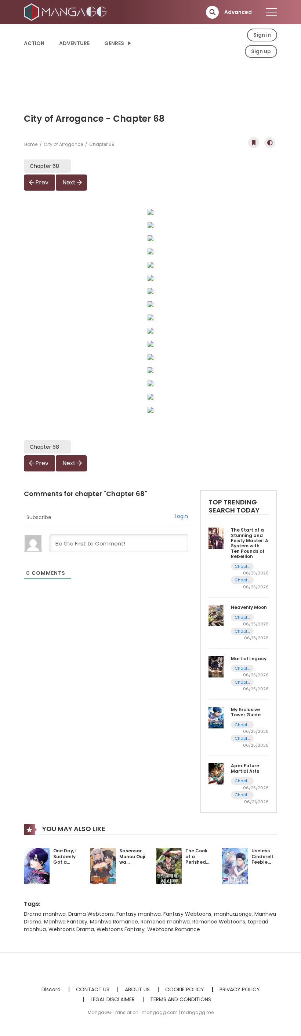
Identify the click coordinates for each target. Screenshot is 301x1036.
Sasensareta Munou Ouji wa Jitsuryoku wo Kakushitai (134, 865)
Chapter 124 (242, 738)
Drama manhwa (45, 914)
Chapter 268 (242, 617)
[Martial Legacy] (216, 666)
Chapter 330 (242, 795)
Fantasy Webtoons (187, 914)
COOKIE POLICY (184, 989)
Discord (51, 989)
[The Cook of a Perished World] (169, 865)
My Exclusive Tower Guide (246, 712)
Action (34, 43)
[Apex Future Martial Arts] (216, 773)
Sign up (261, 51)
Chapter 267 (242, 631)
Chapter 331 (242, 781)
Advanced (238, 12)
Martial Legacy (248, 658)
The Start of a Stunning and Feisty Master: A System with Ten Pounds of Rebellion (249, 543)
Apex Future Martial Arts (245, 768)
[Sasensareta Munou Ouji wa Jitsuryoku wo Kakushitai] (103, 865)
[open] (271, 12)
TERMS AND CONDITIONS (180, 999)
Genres (114, 43)
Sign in (262, 34)
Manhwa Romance (114, 921)
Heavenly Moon (249, 607)
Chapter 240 (242, 668)
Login (181, 516)
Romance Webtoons (218, 921)
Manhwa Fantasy (65, 921)
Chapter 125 (242, 725)
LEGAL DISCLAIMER (113, 999)
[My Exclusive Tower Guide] (216, 717)
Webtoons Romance (173, 929)
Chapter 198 (242, 580)
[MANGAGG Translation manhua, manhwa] (66, 11)
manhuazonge (233, 914)
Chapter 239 (242, 682)
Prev (41, 182)
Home (30, 144)
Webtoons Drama (71, 929)
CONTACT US (92, 989)
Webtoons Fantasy (121, 929)
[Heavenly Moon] (216, 615)
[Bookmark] (253, 142)
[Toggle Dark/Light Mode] (269, 142)
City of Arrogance (63, 144)
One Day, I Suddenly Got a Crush (65, 859)
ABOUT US (137, 989)
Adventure (74, 43)
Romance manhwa (165, 921)
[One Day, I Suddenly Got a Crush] (37, 865)
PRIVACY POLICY (240, 989)
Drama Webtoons (91, 914)
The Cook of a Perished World (196, 859)
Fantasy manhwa (138, 914)
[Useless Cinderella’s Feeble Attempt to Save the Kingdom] (235, 865)
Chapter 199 (242, 566)
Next (69, 182)
